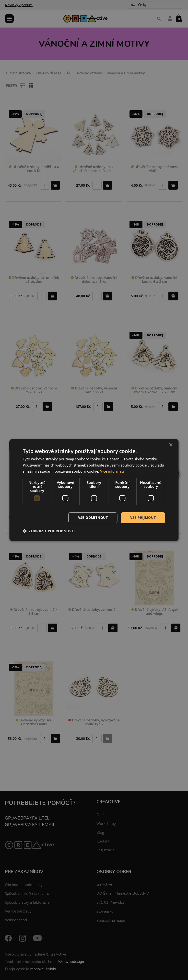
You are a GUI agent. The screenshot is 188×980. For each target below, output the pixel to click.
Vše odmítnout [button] (93, 517)
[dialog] (93, 490)
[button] (49, 531)
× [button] (171, 445)
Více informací (112, 471)
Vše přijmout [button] (143, 517)
